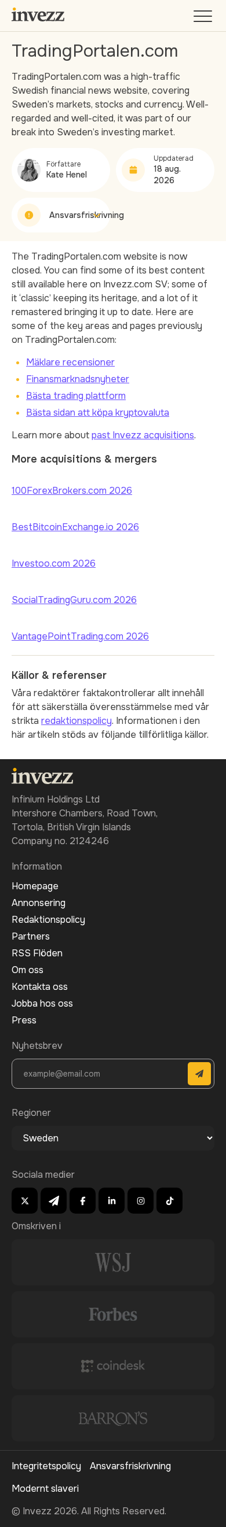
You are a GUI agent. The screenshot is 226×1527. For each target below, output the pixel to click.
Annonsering (38, 903)
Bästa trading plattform (76, 396)
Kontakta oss (40, 987)
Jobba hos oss (42, 1003)
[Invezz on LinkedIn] (112, 1201)
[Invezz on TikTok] (169, 1201)
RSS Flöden (37, 953)
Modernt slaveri (45, 1488)
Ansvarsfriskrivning (130, 1466)
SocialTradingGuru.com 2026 (74, 600)
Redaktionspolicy (48, 920)
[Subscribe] (199, 1073)
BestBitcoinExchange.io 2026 (75, 527)
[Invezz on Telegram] (54, 1201)
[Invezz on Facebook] (83, 1201)
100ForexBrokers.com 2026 (72, 491)
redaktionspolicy (76, 721)
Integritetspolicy (46, 1466)
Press (24, 1020)
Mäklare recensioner (70, 362)
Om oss (27, 970)
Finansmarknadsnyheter (77, 379)
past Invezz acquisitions (143, 435)
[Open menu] (204, 19)
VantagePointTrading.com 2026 (80, 636)
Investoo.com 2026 (54, 563)
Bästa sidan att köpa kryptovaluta (97, 412)
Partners (31, 936)
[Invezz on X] (25, 1201)
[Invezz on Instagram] (140, 1201)
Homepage (35, 886)
